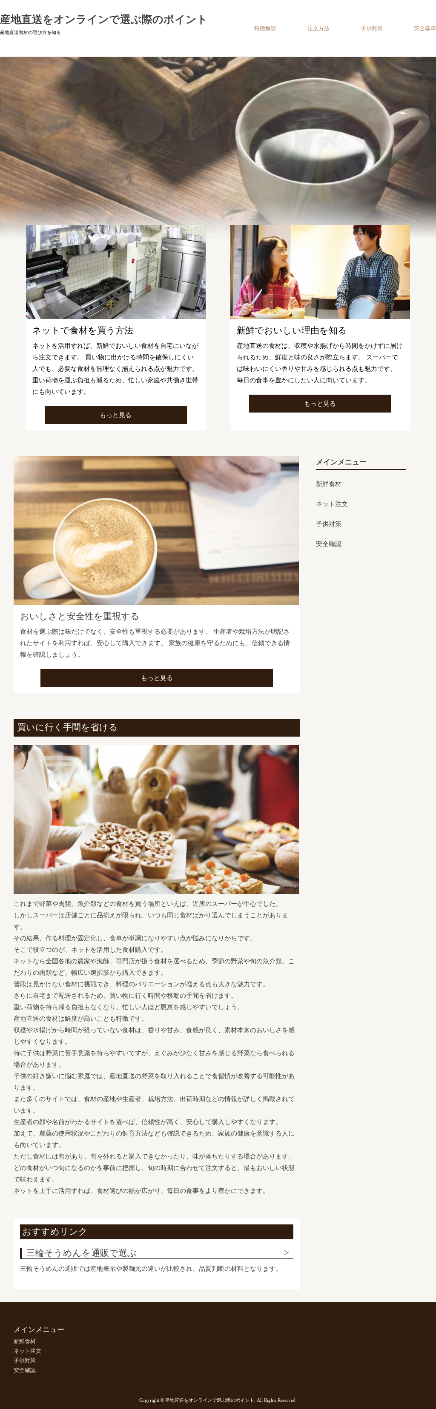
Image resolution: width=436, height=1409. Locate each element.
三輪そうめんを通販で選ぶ (81, 1253)
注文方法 (318, 28)
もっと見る (116, 415)
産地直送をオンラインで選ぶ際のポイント (104, 19)
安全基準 (425, 28)
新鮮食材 (328, 484)
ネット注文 (332, 504)
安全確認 (328, 544)
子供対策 (372, 28)
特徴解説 (265, 28)
